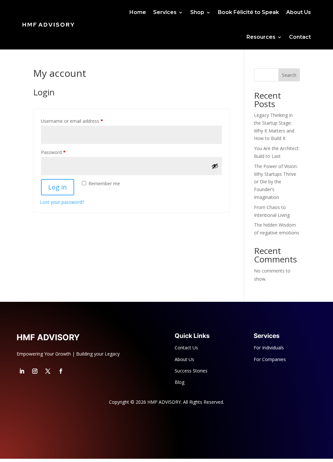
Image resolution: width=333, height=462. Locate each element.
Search (289, 75)
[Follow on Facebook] (61, 371)
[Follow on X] (48, 371)
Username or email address (81, 121)
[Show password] (215, 166)
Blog (179, 382)
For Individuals (269, 347)
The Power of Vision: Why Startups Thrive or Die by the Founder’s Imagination (276, 181)
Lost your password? (62, 202)
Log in (57, 187)
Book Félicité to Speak (248, 12)
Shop (197, 12)
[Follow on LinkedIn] (22, 371)
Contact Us (186, 347)
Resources (260, 37)
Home (137, 12)
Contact (300, 37)
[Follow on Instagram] (35, 371)
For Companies (270, 359)
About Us (298, 12)
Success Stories (191, 371)
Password (62, 152)
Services (165, 12)
